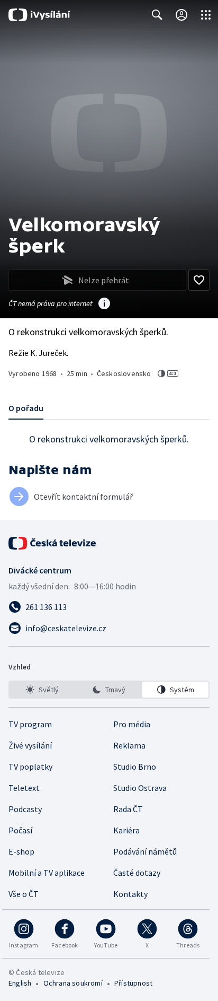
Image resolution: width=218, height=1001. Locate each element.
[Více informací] (104, 304)
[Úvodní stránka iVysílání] (39, 14)
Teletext (24, 787)
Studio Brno (134, 766)
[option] (43, 690)
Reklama (129, 745)
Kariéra (126, 830)
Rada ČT (128, 809)
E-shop (21, 851)
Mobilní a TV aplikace (46, 872)
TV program (30, 724)
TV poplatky (30, 766)
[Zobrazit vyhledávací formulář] (157, 15)
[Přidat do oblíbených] (199, 280)
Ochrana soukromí (73, 983)
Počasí (20, 830)
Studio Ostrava (140, 787)
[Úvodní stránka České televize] (52, 543)
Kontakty (130, 894)
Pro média (131, 724)
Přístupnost (133, 983)
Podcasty (25, 809)
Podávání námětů (145, 851)
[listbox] (109, 690)
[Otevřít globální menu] (206, 15)
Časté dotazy (136, 872)
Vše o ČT (23, 894)
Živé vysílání (30, 745)
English (19, 983)
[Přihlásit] (181, 15)
